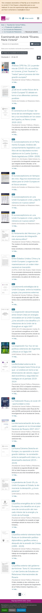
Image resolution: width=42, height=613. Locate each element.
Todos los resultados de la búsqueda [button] (15, 53)
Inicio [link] (2, 25)
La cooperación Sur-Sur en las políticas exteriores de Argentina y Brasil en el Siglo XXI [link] (26, 349)
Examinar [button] (36, 44)
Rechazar (12, 610)
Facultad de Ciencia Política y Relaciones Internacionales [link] (16, 25)
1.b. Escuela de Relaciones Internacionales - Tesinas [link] (13, 32)
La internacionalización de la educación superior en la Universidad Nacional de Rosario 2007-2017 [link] (26, 426)
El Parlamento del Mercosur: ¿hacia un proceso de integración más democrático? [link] (26, 236)
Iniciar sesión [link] (29, 18)
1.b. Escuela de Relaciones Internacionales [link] (13, 29)
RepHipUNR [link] (15, 601)
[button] (5, 18)
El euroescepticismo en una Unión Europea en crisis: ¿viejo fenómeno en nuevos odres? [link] (26, 200)
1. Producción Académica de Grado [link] (13, 27)
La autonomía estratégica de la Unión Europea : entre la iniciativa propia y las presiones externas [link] (26, 289)
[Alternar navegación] (38, 18)
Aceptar (4, 610)
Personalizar (21, 610)
